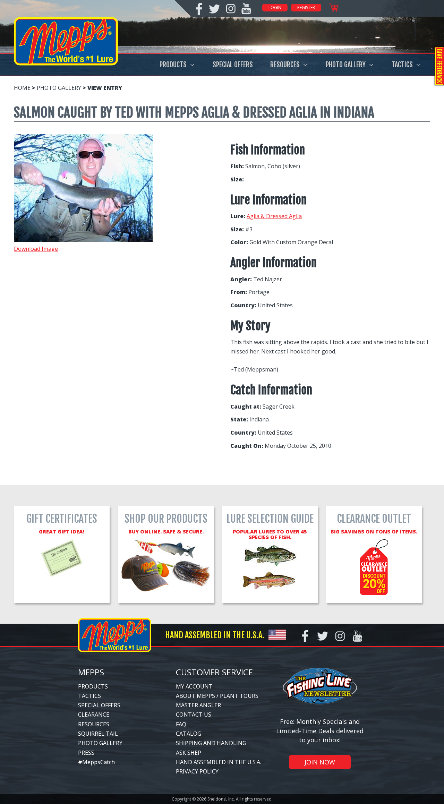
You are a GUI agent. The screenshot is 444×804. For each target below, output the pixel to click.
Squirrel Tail (98, 733)
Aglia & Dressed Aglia (274, 216)
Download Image (36, 249)
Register (306, 7)
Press (86, 752)
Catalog (188, 733)
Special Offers (233, 64)
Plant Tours (239, 696)
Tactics (402, 64)
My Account (194, 686)
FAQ (181, 724)
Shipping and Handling (211, 743)
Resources (285, 64)
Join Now (320, 762)
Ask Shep (188, 752)
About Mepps (195, 696)
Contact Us (193, 714)
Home (22, 88)
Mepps (91, 672)
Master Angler (198, 705)
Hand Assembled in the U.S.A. (218, 762)
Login (274, 7)
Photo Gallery (346, 64)
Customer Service (214, 672)
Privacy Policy (197, 771)
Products (173, 64)
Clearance (93, 714)
